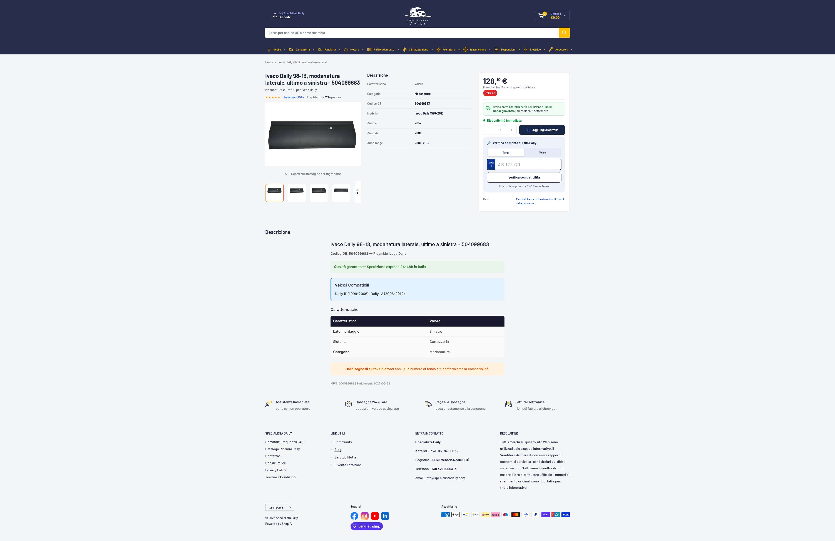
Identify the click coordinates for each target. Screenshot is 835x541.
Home (269, 62)
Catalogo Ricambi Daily (282, 449)
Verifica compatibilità (524, 177)
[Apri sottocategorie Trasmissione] (490, 49)
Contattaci (273, 456)
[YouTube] (375, 516)
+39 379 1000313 (443, 469)
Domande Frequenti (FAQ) (284, 442)
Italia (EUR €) (276, 507)
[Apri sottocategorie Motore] (363, 49)
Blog (337, 449)
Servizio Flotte (345, 457)
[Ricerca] (564, 33)
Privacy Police (275, 470)
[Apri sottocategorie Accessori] (571, 49)
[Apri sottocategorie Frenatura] (459, 49)
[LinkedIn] (385, 516)
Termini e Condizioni (280, 477)
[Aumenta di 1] (511, 130)
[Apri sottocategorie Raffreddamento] (398, 49)
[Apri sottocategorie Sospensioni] (519, 49)
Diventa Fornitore (347, 465)
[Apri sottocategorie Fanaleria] (339, 49)
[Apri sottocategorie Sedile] (284, 49)
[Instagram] (365, 516)
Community (343, 442)
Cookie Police (275, 463)
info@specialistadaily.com (445, 478)
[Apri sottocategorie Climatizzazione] (432, 49)
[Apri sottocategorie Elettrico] (544, 49)
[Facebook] (354, 516)
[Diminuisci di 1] (488, 130)
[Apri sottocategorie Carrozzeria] (313, 49)
